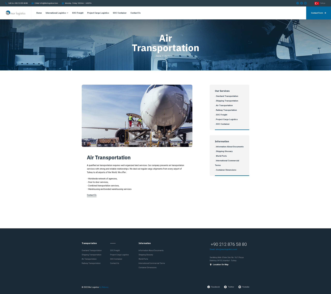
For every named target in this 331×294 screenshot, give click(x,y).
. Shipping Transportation (226, 101)
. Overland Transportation (226, 96)
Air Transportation (109, 157)
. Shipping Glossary (224, 151)
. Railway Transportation (226, 110)
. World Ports (221, 156)
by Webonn (103, 287)
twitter (231, 287)
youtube (245, 287)
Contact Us (91, 195)
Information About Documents (151, 250)
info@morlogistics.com (49, 3)
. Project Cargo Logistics (226, 119)
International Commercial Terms (152, 263)
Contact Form (317, 13)
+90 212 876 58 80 (21, 3)
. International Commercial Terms (227, 162)
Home (158, 56)
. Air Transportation (224, 105)
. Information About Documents (229, 147)
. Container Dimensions (225, 170)
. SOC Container (222, 124)
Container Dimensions (148, 267)
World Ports (143, 259)
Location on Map (220, 265)
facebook (215, 287)
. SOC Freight (221, 115)
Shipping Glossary (146, 255)
